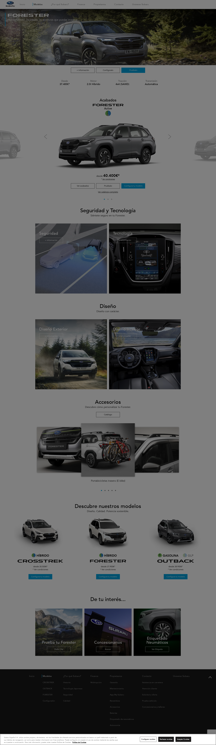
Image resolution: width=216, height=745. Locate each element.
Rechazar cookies (166, 739)
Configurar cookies (148, 739)
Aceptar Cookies (183, 739)
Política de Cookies (79, 742)
